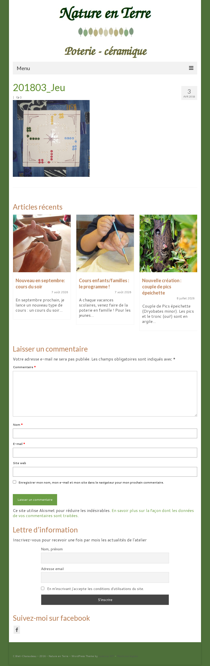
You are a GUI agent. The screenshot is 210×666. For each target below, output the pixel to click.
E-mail (19, 444)
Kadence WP (106, 656)
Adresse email (52, 568)
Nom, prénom (52, 549)
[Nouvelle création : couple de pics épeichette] (168, 243)
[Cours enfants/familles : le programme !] (105, 243)
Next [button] (192, 275)
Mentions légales (127, 656)
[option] (42, 269)
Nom (18, 425)
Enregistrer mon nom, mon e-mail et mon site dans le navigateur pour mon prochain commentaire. (91, 483)
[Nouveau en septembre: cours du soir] (42, 243)
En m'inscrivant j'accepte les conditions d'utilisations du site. (95, 588)
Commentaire (24, 367)
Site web (19, 463)
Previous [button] (17, 275)
